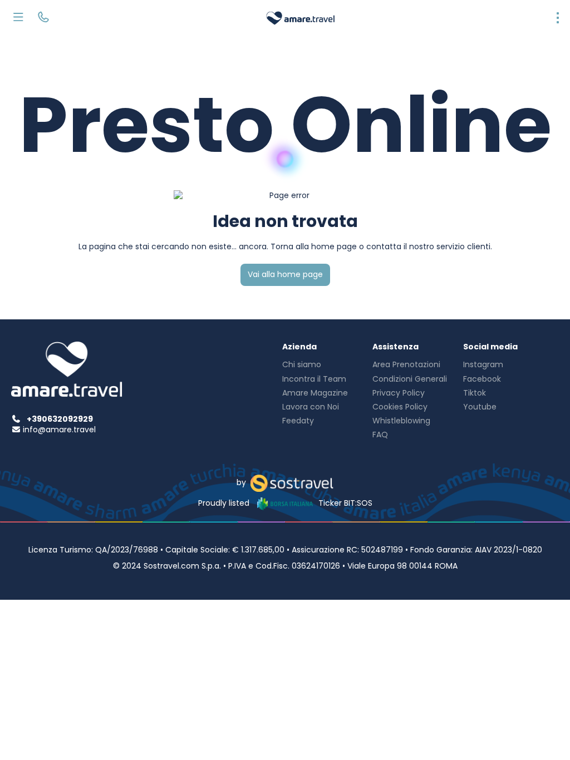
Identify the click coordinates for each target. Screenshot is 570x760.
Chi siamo (301, 364)
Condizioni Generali (409, 378)
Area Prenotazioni (406, 364)
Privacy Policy (398, 392)
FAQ (380, 434)
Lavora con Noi (310, 406)
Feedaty (298, 420)
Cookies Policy (400, 406)
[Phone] (43, 18)
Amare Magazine (315, 392)
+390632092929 (60, 419)
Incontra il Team (314, 378)
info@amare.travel (59, 429)
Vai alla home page (285, 274)
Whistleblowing (401, 420)
